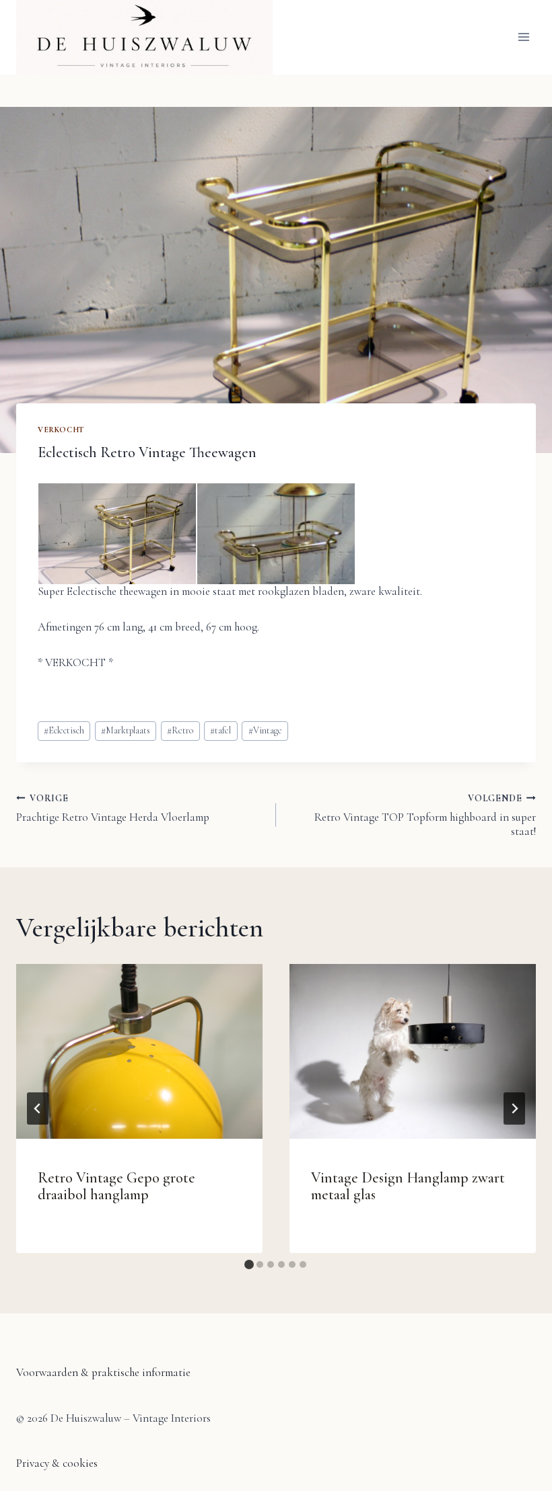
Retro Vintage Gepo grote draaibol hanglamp (116, 1186)
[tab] (249, 1264)
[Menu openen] (523, 37)
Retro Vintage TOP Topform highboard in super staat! (425, 815)
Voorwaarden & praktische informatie (103, 1372)
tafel (220, 730)
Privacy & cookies (57, 1463)
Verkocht (61, 429)
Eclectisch (64, 730)
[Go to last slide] (37, 1108)
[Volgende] (514, 1108)
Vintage (265, 730)
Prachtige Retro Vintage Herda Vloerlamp (112, 808)
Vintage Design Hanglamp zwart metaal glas (408, 1186)
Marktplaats (125, 730)
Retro (180, 730)
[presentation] (139, 1051)
